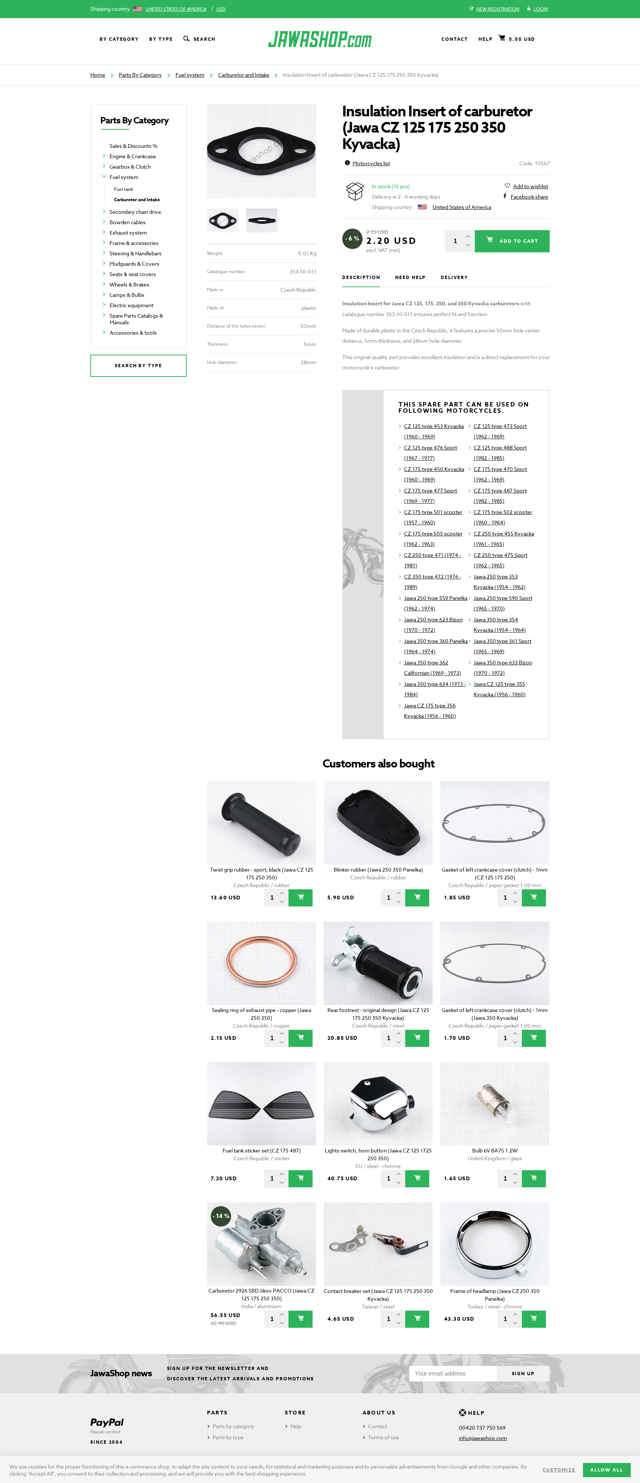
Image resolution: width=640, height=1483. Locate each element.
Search (205, 39)
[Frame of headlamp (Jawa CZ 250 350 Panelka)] (495, 1244)
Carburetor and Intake (243, 74)
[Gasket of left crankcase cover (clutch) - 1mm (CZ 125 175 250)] (495, 823)
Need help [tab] (410, 277)
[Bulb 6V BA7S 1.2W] (495, 1103)
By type (161, 39)
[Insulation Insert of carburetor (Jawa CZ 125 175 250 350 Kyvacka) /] (261, 151)
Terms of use (383, 1437)
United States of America (176, 9)
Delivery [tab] (454, 277)
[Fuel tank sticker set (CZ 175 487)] (261, 1103)
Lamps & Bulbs (127, 294)
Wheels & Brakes (129, 284)
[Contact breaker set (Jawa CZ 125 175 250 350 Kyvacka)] (378, 1244)
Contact (454, 39)
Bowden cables (128, 222)
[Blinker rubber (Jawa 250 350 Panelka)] (378, 823)
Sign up (523, 1373)
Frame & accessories (134, 242)
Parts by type (228, 1437)
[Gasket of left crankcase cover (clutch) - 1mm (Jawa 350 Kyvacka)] (495, 963)
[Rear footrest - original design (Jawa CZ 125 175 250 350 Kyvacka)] (378, 963)
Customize (559, 1470)
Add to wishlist (530, 186)
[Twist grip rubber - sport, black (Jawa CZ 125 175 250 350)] (261, 823)
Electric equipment (131, 305)
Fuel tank (123, 189)
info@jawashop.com (483, 1437)
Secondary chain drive (135, 211)
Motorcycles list (371, 163)
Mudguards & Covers (134, 263)
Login (541, 9)
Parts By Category (140, 74)
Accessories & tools (133, 332)
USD (221, 9)
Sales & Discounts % (133, 145)
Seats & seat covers (133, 274)
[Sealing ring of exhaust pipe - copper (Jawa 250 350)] (261, 963)
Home (97, 74)
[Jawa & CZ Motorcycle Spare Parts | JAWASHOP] (320, 39)
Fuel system (190, 74)
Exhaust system (128, 232)
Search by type (138, 365)
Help (486, 39)
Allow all (606, 1470)
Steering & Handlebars (135, 253)
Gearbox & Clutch (130, 166)
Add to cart (518, 241)
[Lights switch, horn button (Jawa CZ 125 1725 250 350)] (378, 1103)
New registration (497, 9)
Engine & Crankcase (133, 156)
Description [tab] (361, 277)
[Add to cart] (301, 897)
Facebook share (529, 196)
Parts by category (233, 1426)
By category (119, 39)
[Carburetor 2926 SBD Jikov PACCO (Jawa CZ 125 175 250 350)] (261, 1244)
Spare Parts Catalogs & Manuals (136, 319)
